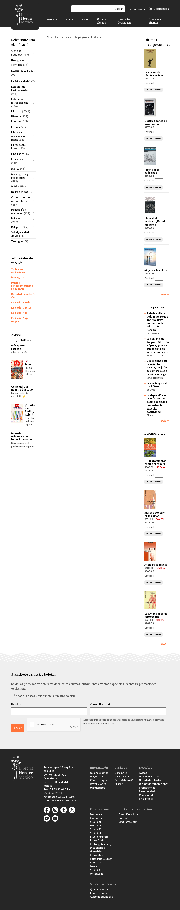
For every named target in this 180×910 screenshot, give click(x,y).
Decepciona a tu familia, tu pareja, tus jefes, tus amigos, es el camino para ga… (158, 367)
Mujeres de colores (156, 270)
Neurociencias (22, 191)
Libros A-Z (121, 772)
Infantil (19, 127)
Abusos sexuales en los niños (155, 514)
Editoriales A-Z (124, 780)
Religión (19, 227)
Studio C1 (95, 833)
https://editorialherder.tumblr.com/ (63, 810)
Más (163, 294)
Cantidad (149, 83)
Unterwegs (96, 873)
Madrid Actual (155, 355)
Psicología (17, 220)
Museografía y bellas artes (19, 178)
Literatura (17, 161)
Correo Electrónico (101, 704)
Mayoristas (97, 776)
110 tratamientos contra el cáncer (155, 462)
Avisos (143, 772)
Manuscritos (97, 787)
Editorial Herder (21, 302)
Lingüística (20, 154)
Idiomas (19, 121)
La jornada (153, 333)
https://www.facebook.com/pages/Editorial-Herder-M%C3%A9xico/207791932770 (47, 810)
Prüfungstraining (100, 844)
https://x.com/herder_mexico (72, 810)
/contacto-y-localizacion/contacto (55, 818)
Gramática (96, 851)
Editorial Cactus (21, 307)
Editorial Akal (19, 313)
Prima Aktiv (97, 840)
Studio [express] (100, 836)
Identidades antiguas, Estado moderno (155, 221)
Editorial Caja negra (19, 320)
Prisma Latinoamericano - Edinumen (23, 286)
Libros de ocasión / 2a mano (18, 136)
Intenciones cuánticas (152, 171)
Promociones (147, 787)
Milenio (151, 390)
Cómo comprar (99, 780)
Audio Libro (97, 862)
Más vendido (146, 795)
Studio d (95, 870)
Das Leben (96, 814)
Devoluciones (98, 784)
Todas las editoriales (18, 271)
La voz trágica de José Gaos (157, 385)
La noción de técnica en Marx (154, 74)
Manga (18, 168)
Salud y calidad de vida (20, 234)
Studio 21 (95, 821)
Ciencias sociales (20, 52)
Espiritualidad (23, 81)
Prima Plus (96, 855)
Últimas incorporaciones (153, 784)
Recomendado (147, 791)
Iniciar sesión (137, 9)
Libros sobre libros (18, 146)
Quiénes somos (99, 772)
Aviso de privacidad (101, 896)
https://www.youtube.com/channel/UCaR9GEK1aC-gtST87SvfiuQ (47, 818)
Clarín (150, 415)
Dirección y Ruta (128, 814)
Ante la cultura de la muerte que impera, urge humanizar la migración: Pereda (157, 321)
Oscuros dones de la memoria (155, 122)
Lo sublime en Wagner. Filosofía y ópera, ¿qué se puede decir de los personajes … (158, 345)
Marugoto (17, 277)
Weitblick (95, 825)
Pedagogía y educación (20, 211)
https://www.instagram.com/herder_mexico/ (55, 810)
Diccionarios (97, 847)
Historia (19, 116)
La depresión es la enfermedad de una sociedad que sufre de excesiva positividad (157, 404)
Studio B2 (96, 829)
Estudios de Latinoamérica (20, 90)
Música (18, 186)
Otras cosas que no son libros (20, 201)
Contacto (124, 818)
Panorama (96, 818)
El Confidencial (155, 377)
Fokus (93, 866)
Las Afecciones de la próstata (155, 615)
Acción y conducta (156, 564)
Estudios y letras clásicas (19, 102)
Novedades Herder (150, 780)
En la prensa (146, 798)
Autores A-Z (122, 776)
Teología (19, 241)
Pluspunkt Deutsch (101, 858)
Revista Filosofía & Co (23, 296)
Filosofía (20, 111)
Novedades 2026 (149, 776)
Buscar (119, 784)
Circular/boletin (128, 821)
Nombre (16, 704)
